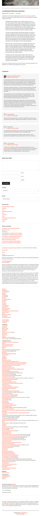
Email (22, 176)
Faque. (3, 209)
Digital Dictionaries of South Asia (8, 452)
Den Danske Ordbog (6, 375)
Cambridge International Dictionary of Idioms (10, 361)
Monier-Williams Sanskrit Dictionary (8, 453)
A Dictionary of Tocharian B (7, 446)
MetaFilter (4, 294)
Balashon (4, 336)
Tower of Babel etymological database (9, 405)
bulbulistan (4, 331)
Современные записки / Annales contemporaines (11, 442)
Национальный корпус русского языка (9, 434)
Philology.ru (4, 424)
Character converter (6, 469)
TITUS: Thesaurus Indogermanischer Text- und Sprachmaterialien (14, 362)
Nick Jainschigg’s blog (6, 476)
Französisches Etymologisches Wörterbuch (10, 387)
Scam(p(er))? (4, 214)
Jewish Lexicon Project (6, 360)
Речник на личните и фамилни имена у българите (12, 444)
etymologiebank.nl (5, 374)
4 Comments (18, 13)
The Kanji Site (4, 450)
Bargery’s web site (5, 460)
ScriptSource (4, 357)
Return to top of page (20, 513)
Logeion (3, 407)
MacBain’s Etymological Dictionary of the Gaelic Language (13, 397)
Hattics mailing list (5, 472)
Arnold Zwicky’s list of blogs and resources (10, 342)
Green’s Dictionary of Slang (7, 345)
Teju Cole (14, 484)
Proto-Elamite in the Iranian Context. (9, 217)
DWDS (3, 372)
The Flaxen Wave (5, 309)
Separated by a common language (8, 337)
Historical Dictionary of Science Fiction (9, 464)
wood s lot (4, 292)
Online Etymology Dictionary (7, 403)
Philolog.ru (4, 425)
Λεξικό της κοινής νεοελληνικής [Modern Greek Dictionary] (14, 410)
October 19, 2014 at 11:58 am (12, 128)
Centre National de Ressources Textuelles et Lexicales (12, 383)
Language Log (5, 325)
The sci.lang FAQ (5, 354)
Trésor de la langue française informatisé (9, 379)
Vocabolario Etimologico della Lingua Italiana (10, 390)
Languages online (5, 462)
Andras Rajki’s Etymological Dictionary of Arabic (11, 365)
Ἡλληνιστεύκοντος (6, 332)
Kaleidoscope (4, 290)
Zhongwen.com (5, 448)
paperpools (4, 304)
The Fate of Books (5, 321)
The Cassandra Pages (6, 299)
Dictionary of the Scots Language (8, 367)
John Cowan (9, 143)
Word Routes (4, 333)
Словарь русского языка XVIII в (8, 439)
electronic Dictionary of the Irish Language (10, 394)
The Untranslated (5, 319)
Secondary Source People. (7, 211)
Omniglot (3, 356)
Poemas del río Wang (6, 308)
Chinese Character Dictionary (7, 447)
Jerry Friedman (5, 228)
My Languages (5, 250)
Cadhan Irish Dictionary (6, 396)
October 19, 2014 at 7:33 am (12, 77)
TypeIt (3, 349)
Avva (3, 296)
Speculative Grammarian (6, 465)
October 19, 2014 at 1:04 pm (12, 144)
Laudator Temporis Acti (6, 317)
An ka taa (4, 459)
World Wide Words (5, 402)
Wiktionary (4, 347)
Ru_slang (4, 429)
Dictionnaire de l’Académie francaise (9, 381)
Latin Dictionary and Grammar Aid (8, 376)
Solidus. (3, 221)
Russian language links (6, 432)
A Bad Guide (4, 307)
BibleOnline (4, 358)
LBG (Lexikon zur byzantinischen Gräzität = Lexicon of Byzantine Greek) (15, 412)
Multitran (3, 343)
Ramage (3, 478)
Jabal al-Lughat (5, 328)
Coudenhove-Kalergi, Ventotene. (8, 206)
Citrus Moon (4, 477)
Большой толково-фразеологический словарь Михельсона (13, 435)
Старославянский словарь (7, 438)
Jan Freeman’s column (9, 468)
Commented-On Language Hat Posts (9, 247)
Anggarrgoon (4, 327)
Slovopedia (4, 415)
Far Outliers (4, 303)
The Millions (4, 322)
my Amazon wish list (6, 262)
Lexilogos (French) (5, 384)
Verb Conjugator (5, 401)
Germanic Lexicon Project (7, 366)
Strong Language (5, 338)
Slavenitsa (4, 426)
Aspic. (3, 213)
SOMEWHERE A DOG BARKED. (16, 234)
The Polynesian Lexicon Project (8, 457)
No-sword (4, 298)
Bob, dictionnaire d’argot (6, 380)
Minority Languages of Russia (7, 428)
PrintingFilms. (4, 219)
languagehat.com (4, 3)
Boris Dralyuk (4, 316)
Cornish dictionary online (6, 398)
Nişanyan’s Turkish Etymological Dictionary (10, 455)
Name (22, 172)
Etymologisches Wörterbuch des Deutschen (10, 371)
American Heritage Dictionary (7, 344)
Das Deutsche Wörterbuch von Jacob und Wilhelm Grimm (13, 369)
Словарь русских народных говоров (9, 437)
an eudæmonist (5, 295)
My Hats (3, 252)
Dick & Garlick (4, 329)
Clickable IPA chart (5, 351)
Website (22, 179)
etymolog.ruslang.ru (6, 423)
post (31, 15)
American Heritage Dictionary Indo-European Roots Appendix (13, 363)
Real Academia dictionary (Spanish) (9, 388)
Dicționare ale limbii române (7, 393)
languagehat (11, 13)
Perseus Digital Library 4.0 (7, 406)
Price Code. (4, 208)
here (27, 15)
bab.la (3, 348)
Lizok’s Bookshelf (5, 305)
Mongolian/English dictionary (7, 451)
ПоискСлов (4, 419)
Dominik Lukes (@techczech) (12, 75)
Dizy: (3, 392)
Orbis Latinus (4, 414)
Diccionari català (5, 389)
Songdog (3, 289)
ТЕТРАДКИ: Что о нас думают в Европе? (10, 310)
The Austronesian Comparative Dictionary (10, 456)
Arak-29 (3, 399)
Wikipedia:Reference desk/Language (9, 353)
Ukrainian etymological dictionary (8, 443)
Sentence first (4, 334)
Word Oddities (4, 466)
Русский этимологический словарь (9, 420)
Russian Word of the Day (6, 441)
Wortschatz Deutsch (6, 370)
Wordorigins (4, 352)
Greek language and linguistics (8, 408)
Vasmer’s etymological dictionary (8, 430)
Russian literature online (6, 433)
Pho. (9, 229)
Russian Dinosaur (5, 312)
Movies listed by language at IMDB (8, 461)
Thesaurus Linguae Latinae (7, 378)
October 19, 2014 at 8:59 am (12, 115)
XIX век (3, 313)
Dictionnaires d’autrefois (6, 385)
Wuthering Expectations (6, 314)
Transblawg (4, 300)
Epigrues (3, 301)
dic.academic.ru (5, 417)
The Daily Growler (5, 291)
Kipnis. (3, 216)
